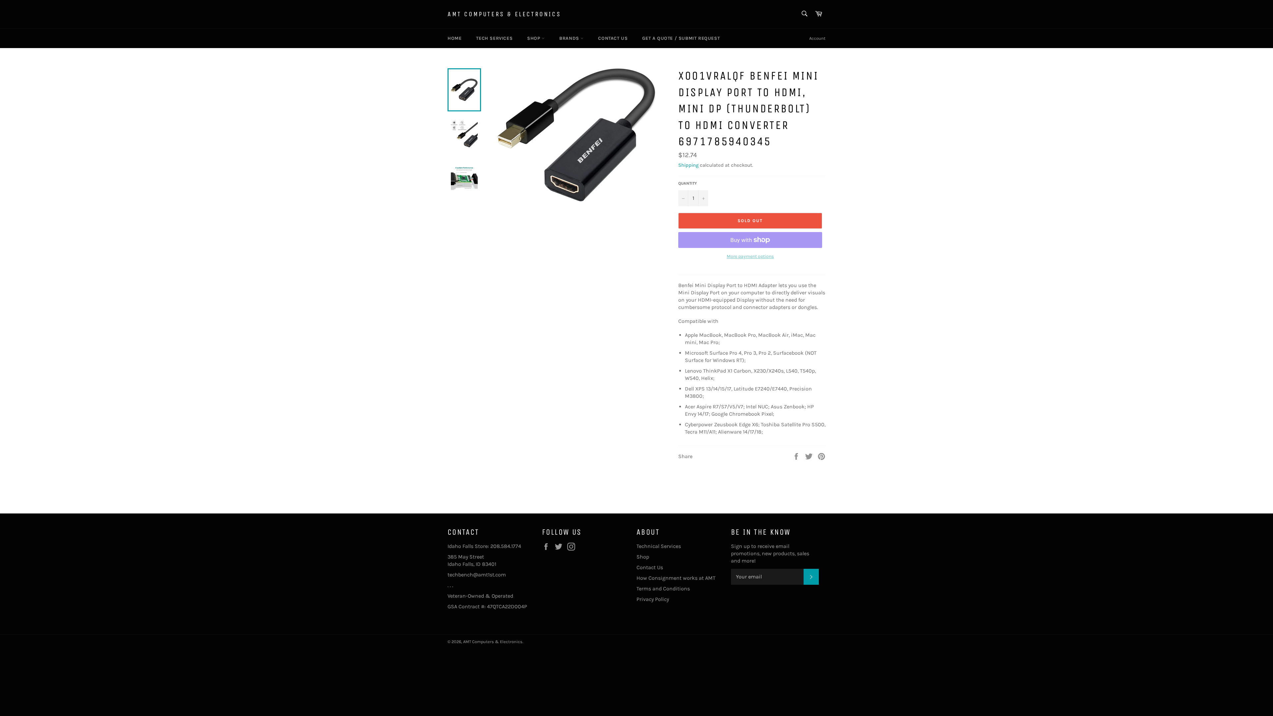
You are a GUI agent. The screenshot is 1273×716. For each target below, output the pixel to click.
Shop (534, 38)
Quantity (687, 183)
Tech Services (494, 38)
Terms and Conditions (663, 588)
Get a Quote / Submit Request (681, 38)
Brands (569, 38)
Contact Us (613, 38)
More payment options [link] (750, 256)
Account (817, 38)
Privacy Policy (652, 599)
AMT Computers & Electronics (504, 14)
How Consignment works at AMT (675, 578)
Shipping (688, 165)
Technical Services (658, 546)
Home (454, 38)
